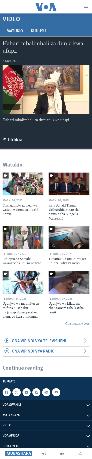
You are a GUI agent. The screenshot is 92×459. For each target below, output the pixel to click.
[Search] (80, 453)
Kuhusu (38, 31)
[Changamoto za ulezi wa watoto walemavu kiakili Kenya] (23, 184)
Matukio (14, 31)
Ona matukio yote (77, 323)
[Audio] (44, 453)
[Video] (62, 453)
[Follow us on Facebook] (7, 392)
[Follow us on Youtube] (26, 392)
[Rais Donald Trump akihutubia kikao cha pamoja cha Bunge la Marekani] (69, 184)
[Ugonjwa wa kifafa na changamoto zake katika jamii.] (69, 282)
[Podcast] (46, 392)
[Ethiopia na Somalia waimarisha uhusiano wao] (23, 237)
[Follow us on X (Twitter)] (16, 392)
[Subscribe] (56, 392)
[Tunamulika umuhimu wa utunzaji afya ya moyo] (69, 237)
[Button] (12, 141)
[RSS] (36, 392)
